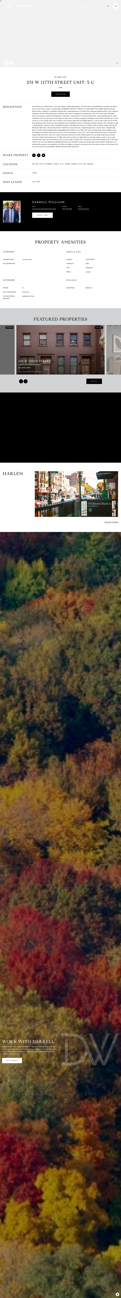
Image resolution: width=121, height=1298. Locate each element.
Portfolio (57, 6)
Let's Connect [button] (12, 1060)
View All (94, 381)
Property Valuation (85, 6)
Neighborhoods (71, 6)
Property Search (42, 6)
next (11, 63)
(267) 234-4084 (67, 209)
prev (6, 63)
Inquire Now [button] (60, 94)
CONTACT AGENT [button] (42, 215)
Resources (99, 6)
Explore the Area (111, 522)
